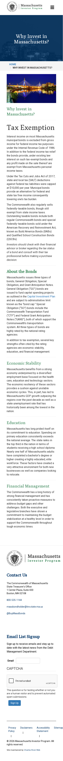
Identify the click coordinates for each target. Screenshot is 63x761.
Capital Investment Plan (41, 296)
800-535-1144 (14, 600)
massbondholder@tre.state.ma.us (25, 606)
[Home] (24, 7)
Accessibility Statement (43, 729)
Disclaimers (26, 727)
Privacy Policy (12, 729)
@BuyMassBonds (16, 613)
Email (11, 660)
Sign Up (15, 703)
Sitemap (58, 727)
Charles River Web (32, 750)
